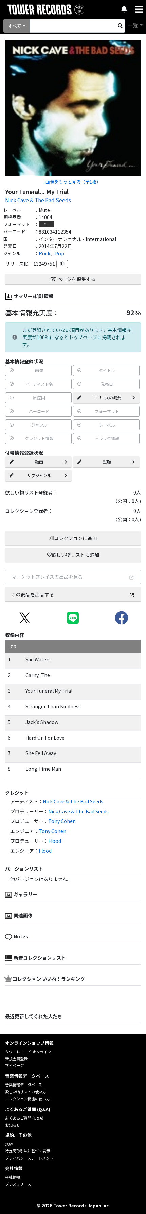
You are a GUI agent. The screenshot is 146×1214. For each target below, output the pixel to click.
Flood (54, 840)
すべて (14, 25)
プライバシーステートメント (29, 1158)
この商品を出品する (32, 594)
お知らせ (12, 1125)
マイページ (14, 1065)
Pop (59, 253)
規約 (9, 1144)
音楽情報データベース (23, 1084)
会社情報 (12, 1177)
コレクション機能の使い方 (27, 1099)
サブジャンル (39, 475)
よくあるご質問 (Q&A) (24, 1118)
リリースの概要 (107, 397)
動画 (39, 462)
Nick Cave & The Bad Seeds (38, 200)
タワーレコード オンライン (28, 1051)
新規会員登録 (16, 1058)
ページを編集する (76, 279)
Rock (44, 253)
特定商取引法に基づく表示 (27, 1151)
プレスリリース (18, 1184)
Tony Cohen (62, 821)
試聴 (107, 462)
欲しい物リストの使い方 (25, 1091)
